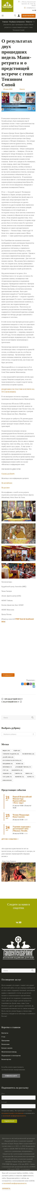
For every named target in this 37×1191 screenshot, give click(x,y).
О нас (3, 1037)
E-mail (4, 1102)
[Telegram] (34, 686)
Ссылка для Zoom (8, 474)
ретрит (19, 763)
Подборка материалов (17, 22)
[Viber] (31, 684)
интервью (7, 767)
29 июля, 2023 (7, 89)
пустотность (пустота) (12, 760)
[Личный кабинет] (19, 16)
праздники (8, 763)
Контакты (4, 1033)
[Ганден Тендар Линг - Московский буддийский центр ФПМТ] (7, 6)
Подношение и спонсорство (11, 1055)
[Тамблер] (17, 922)
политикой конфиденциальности (14, 1116)
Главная (5, 22)
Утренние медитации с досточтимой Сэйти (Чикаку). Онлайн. (22, 828)
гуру (5, 770)
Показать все (7, 780)
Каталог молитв (6, 1048)
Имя (3, 1093)
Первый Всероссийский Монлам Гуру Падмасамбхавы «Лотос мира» (22, 799)
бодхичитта (17, 770)
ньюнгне (19, 776)
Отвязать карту (11, 1076)
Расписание (5, 1044)
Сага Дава (7, 776)
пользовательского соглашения (12, 1113)
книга (29, 773)
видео (6, 750)
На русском (5, 487)
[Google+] (33, 10)
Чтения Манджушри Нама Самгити (21, 815)
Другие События (9, 839)
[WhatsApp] (33, 684)
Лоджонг (7, 773)
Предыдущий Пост (13, 699)
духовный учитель (23, 767)
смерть (18, 773)
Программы (5, 1040)
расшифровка (28, 754)
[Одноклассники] (25, 684)
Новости (29, 22)
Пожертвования (28, 16)
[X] (28, 684)
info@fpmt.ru (31, 8)
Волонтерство (6, 1059)
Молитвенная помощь (9, 1052)
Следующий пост (10, 702)
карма (30, 776)
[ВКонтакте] (22, 684)
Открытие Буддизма (11, 754)
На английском (6, 483)
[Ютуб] (35, 10)
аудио (16, 750)
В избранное (7, 675)
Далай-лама (8, 757)
